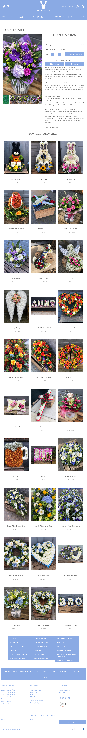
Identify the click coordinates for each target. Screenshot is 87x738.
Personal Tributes (65, 646)
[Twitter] (63, 698)
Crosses (60, 642)
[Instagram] (8, 6)
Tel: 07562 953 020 (65, 690)
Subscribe (72, 722)
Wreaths (37, 650)
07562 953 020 (69, 6)
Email (32, 719)
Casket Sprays (40, 638)
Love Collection (17, 646)
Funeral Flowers (17, 658)
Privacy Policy (34, 703)
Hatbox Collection (18, 654)
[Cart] (83, 6)
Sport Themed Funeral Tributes (66, 655)
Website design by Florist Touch (12, 729)
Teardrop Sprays (41, 658)
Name (3, 719)
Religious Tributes (65, 660)
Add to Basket (75, 54)
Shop (5, 30)
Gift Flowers (17, 30)
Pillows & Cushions (65, 638)
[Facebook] (4, 6)
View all (14, 638)
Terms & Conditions (36, 700)
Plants (13, 650)
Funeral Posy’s (40, 654)
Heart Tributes (40, 646)
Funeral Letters (41, 642)
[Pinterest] (69, 698)
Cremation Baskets (65, 650)
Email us (62, 692)
